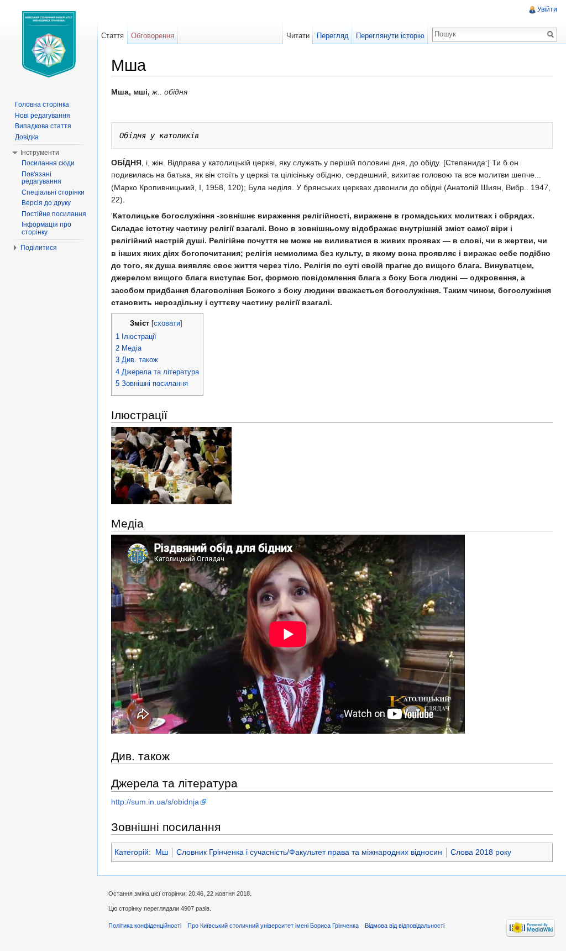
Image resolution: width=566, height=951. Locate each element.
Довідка (27, 137)
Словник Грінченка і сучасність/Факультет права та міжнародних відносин (309, 852)
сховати (167, 323)
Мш (161, 852)
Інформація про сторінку (46, 228)
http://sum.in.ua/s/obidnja (155, 801)
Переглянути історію (390, 36)
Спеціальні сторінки (53, 192)
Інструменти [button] (39, 152)
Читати (298, 36)
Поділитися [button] (38, 248)
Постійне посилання (54, 214)
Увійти (547, 9)
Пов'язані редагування (41, 178)
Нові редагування (42, 115)
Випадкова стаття (43, 126)
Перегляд (333, 36)
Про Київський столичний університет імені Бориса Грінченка (273, 925)
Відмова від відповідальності (404, 925)
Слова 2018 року (480, 852)
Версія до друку (46, 203)
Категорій (131, 852)
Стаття (112, 36)
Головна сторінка (42, 104)
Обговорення (152, 36)
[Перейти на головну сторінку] (48, 44)
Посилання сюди (48, 163)
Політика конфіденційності (144, 925)
